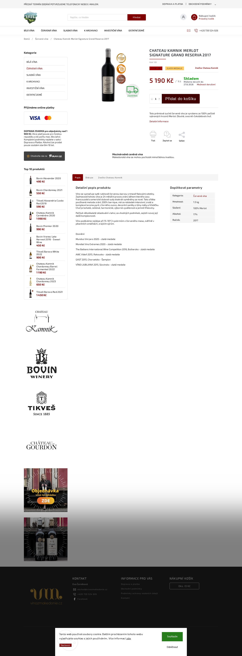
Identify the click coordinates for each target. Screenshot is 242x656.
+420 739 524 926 (87, 594)
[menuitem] (31, 30)
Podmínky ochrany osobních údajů (139, 593)
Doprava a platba (172, 4)
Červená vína (34, 68)
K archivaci (33, 81)
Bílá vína (32, 61)
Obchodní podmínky (200, 4)
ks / (184, 586)
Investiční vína (36, 88)
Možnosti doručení (206, 84)
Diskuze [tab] (89, 177)
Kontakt (125, 598)
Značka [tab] (110, 177)
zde (128, 638)
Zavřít (208, 146)
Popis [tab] (78, 177)
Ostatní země (34, 94)
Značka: (206, 68)
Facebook (82, 599)
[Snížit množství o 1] (151, 99)
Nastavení (65, 645)
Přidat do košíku (180, 98)
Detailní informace (159, 121)
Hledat (137, 17)
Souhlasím (172, 636)
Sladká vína (34, 74)
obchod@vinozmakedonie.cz (92, 589)
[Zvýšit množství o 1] (159, 99)
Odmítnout (172, 647)
